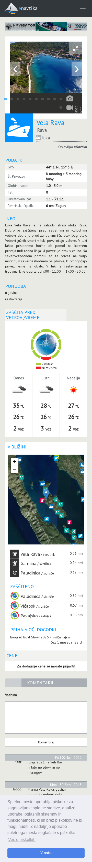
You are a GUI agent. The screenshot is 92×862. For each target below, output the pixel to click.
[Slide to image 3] (18, 99)
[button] (74, 531)
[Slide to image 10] (61, 99)
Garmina (28, 563)
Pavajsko (29, 616)
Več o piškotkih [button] (22, 839)
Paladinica (30, 573)
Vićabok (27, 606)
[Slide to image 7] (42, 99)
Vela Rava (30, 554)
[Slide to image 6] (36, 99)
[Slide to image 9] (55, 99)
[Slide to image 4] (24, 99)
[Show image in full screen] (75, 48)
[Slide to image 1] (6, 99)
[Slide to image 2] (12, 99)
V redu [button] (46, 853)
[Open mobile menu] (82, 8)
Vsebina (11, 695)
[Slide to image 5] (30, 99)
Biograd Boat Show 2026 (29, 637)
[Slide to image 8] (48, 99)
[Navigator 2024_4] (46, 26)
